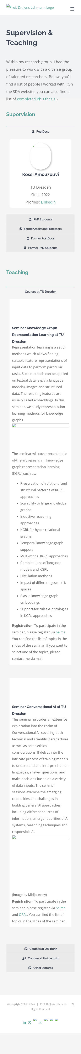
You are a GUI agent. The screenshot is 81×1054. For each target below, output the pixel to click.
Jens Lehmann (58, 1004)
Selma (60, 632)
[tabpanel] (40, 175)
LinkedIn (48, 202)
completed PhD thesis (36, 98)
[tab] (40, 131)
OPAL (23, 914)
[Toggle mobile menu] (72, 9)
